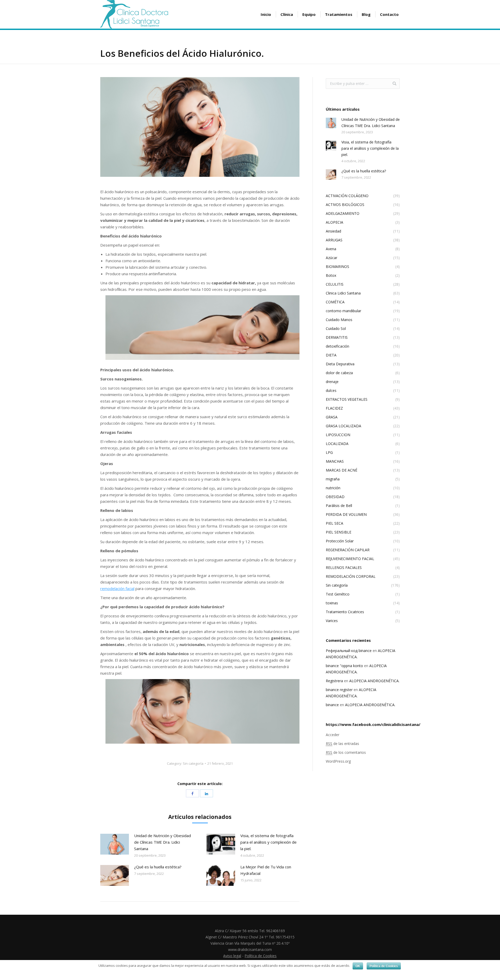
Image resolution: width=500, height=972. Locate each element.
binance (332, 704)
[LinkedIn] (206, 793)
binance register (339, 689)
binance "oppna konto (344, 665)
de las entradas (342, 743)
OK (357, 966)
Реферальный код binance (349, 650)
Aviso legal (232, 955)
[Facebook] (192, 793)
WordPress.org (338, 761)
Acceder (332, 734)
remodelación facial (117, 588)
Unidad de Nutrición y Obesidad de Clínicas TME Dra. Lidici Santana (162, 842)
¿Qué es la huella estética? (158, 866)
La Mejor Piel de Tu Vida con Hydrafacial (265, 870)
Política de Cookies (261, 955)
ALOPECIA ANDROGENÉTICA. (374, 680)
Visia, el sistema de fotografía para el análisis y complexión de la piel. (268, 842)
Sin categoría (193, 763)
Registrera (334, 680)
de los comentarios (346, 752)
